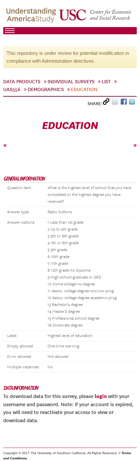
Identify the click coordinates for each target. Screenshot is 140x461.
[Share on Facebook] (124, 103)
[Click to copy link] (107, 103)
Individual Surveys (71, 82)
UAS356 (12, 89)
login (101, 396)
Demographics (46, 89)
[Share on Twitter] (133, 103)
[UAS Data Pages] (32, 16)
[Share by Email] (116, 103)
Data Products (21, 82)
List (106, 82)
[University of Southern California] (95, 16)
